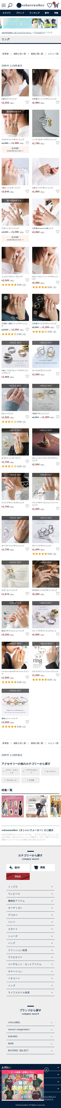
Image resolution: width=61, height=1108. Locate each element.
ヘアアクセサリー (31, 771)
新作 (47, 13)
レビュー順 (53, 54)
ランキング (34, 13)
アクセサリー (39, 32)
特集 (56, 13)
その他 (31, 780)
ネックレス (51, 771)
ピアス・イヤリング (12, 771)
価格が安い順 (20, 54)
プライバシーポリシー (47, 1096)
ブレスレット (12, 780)
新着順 (5, 54)
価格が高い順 (37, 54)
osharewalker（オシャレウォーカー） (17, 32)
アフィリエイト (47, 1099)
